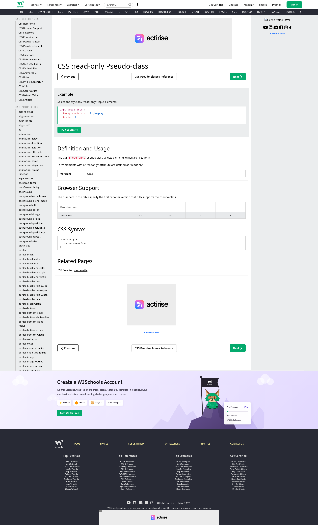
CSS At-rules (25, 50)
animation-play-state (31, 165)
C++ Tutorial (71, 486)
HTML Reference (127, 461)
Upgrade (233, 4)
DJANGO (247, 11)
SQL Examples (183, 471)
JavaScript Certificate (238, 466)
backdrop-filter (27, 182)
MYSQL (195, 11)
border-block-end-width (32, 277)
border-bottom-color (31, 312)
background (25, 191)
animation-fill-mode (30, 152)
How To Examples (183, 469)
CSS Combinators (28, 37)
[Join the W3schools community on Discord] (275, 28)
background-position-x (32, 227)
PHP (97, 11)
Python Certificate (238, 474)
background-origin (29, 218)
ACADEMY (184, 502)
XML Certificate (238, 489)
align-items (25, 120)
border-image (26, 357)
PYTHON (73, 11)
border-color (26, 343)
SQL (60, 11)
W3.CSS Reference (127, 474)
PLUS (77, 443)
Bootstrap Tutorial (71, 479)
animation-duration (30, 147)
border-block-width (30, 303)
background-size (28, 241)
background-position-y (32, 232)
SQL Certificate (238, 471)
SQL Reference (127, 469)
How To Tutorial (71, 469)
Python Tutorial (71, 474)
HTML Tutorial (72, 461)
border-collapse (28, 339)
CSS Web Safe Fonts (30, 64)
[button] (130, 4)
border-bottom (27, 308)
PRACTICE (205, 443)
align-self (24, 125)
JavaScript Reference (127, 466)
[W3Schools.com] (59, 445)
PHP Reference (127, 479)
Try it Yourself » (69, 130)
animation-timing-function (29, 171)
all (20, 129)
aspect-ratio (26, 178)
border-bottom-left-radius (34, 317)
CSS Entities (25, 99)
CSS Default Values (29, 95)
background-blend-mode (33, 200)
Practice (277, 4)
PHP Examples (183, 481)
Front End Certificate (238, 469)
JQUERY (209, 11)
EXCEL (223, 11)
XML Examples (183, 486)
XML (234, 11)
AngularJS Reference (127, 486)
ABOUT (171, 502)
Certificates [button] (92, 4)
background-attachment (33, 196)
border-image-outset (31, 361)
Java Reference (127, 484)
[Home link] (20, 4)
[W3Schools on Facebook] (281, 28)
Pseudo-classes (154, 76)
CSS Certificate (238, 464)
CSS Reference (27, 23)
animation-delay (28, 138)
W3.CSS (109, 11)
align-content (27, 116)
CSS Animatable (28, 72)
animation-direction (30, 143)
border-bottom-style (31, 330)
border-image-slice (29, 370)
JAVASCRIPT (45, 11)
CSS (31, 11)
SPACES (104, 443)
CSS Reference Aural (30, 59)
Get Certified (216, 4)
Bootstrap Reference (127, 476)
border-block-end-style (32, 272)
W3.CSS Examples (183, 476)
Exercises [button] (72, 4)
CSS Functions (26, 55)
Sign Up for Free (69, 413)
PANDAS (275, 11)
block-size (24, 245)
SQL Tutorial (71, 471)
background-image (29, 214)
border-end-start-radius (32, 352)
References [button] (53, 4)
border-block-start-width (33, 294)
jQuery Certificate (238, 479)
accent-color (26, 111)
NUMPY (261, 11)
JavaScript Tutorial (71, 466)
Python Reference (127, 471)
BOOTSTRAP (165, 11)
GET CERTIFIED (136, 443)
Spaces (263, 4)
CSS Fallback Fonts (29, 68)
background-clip (28, 205)
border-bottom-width (31, 334)
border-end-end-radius (31, 348)
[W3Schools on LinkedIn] (270, 28)
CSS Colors (25, 86)
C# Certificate (238, 486)
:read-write (80, 270)
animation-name (28, 161)
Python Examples (183, 474)
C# (136, 11)
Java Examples (183, 484)
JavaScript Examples (183, 466)
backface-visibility (29, 187)
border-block (26, 254)
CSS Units (24, 77)
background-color (29, 209)
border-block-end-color (32, 268)
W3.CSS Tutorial (71, 476)
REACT (182, 11)
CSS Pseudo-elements (31, 46)
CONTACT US (237, 443)
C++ (127, 11)
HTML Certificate (238, 461)
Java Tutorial (71, 484)
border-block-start (29, 281)
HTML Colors (127, 481)
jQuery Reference (127, 489)
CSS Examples (183, 464)
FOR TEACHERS (172, 443)
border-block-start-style (33, 290)
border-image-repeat (31, 366)
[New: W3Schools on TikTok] (290, 28)
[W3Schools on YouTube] (265, 28)
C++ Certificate (238, 484)
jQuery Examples (183, 489)
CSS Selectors (26, 32)
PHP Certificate (238, 476)
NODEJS (290, 11)
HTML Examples (183, 461)
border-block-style (29, 299)
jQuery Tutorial (71, 489)
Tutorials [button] (34, 4)
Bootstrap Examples (183, 479)
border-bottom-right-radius (31, 323)
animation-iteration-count (34, 156)
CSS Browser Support (30, 28)
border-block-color (29, 259)
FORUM (160, 502)
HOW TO (148, 11)
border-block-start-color (33, 285)
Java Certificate (238, 481)
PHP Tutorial (71, 481)
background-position (31, 223)
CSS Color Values (28, 90)
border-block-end (28, 263)
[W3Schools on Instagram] (286, 28)
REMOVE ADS (151, 332)
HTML (20, 11)
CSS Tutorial (71, 464)
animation (24, 134)
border (22, 250)
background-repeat (30, 236)
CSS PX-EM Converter (31, 81)
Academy (249, 4)
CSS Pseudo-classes (30, 41)
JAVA (86, 11)
